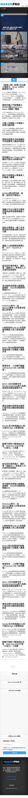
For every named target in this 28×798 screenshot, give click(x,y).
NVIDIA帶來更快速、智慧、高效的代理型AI (12, 194)
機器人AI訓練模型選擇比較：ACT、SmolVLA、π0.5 (13, 248)
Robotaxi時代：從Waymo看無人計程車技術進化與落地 (13, 308)
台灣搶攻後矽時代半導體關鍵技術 (13, 739)
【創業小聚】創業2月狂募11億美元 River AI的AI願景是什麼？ (13, 28)
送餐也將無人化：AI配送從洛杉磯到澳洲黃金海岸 (13, 701)
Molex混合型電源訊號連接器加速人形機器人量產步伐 (13, 350)
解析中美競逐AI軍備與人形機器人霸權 (13, 176)
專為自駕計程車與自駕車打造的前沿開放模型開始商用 (13, 408)
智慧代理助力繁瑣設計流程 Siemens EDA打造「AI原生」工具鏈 (13, 446)
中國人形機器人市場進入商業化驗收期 (11, 56)
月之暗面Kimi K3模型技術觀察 (13, 777)
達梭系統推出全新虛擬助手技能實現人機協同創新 (11, 70)
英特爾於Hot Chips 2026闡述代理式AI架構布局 (13, 158)
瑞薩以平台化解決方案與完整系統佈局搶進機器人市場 (13, 211)
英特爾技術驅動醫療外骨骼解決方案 (13, 757)
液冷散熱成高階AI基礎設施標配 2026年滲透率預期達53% (13, 288)
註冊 (26, 6)
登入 (23, 6)
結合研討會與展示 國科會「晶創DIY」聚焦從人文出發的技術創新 (14, 268)
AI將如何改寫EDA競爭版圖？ (13, 663)
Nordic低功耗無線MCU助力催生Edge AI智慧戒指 (13, 427)
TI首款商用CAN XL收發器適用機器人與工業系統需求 (14, 330)
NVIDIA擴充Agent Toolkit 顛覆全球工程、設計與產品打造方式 (15, 682)
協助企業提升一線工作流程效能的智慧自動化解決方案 (13, 229)
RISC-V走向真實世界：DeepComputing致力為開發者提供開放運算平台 (14, 386)
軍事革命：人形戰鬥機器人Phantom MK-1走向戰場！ (13, 368)
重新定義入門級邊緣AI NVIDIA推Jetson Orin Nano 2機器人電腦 (14, 46)
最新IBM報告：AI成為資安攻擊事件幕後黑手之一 (13, 721)
